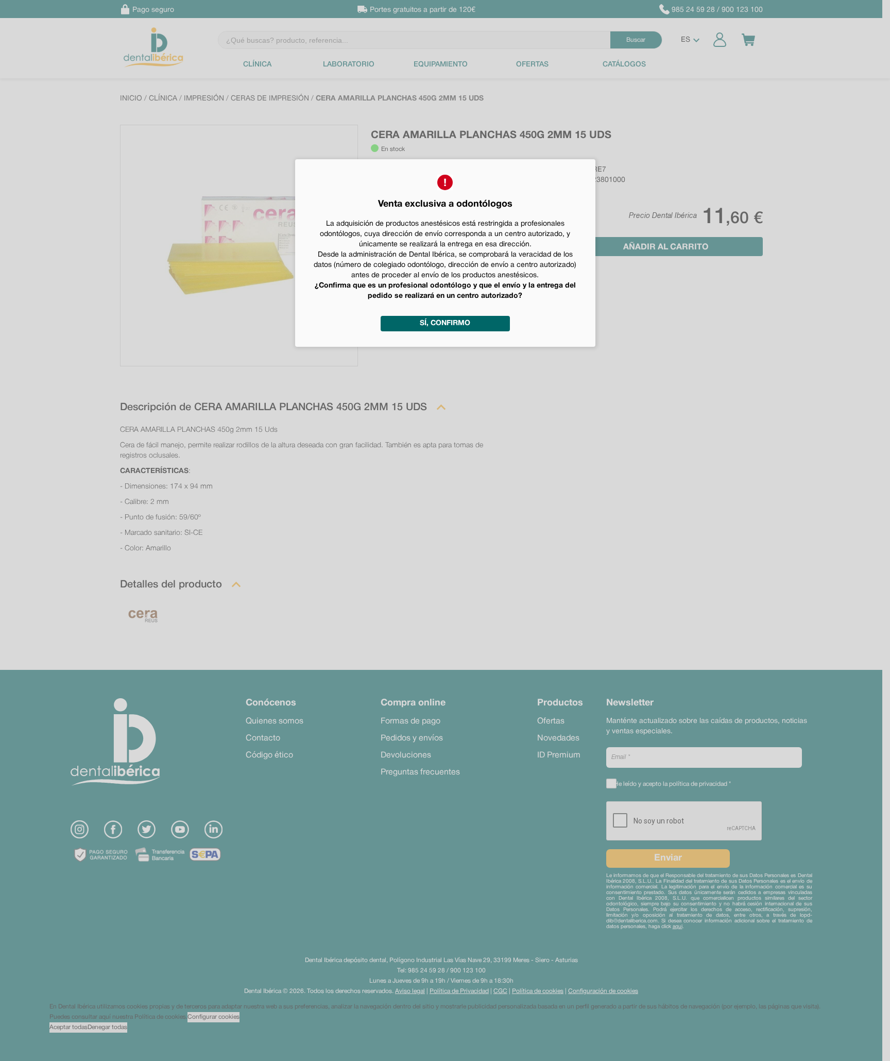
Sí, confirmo (445, 323)
